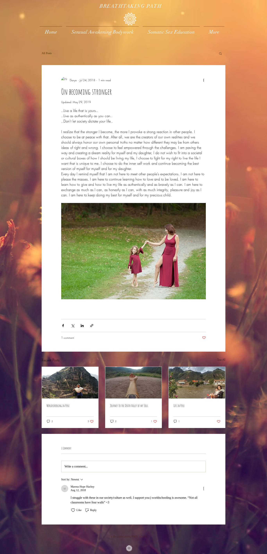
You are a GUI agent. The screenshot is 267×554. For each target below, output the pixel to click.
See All (221, 359)
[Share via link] (92, 325)
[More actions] (203, 80)
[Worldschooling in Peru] (70, 383)
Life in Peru (179, 405)
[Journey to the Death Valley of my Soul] (133, 383)
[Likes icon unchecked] (73, 510)
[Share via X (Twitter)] (72, 325)
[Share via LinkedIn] (82, 325)
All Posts (47, 53)
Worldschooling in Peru (58, 405)
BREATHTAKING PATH (131, 6)
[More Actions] (203, 488)
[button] (220, 53)
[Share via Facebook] (63, 325)
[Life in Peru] (197, 383)
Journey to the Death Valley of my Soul (129, 405)
